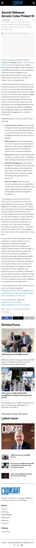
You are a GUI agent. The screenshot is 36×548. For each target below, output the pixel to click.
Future (5, 389)
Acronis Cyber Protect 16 (21, 309)
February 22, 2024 (18, 20)
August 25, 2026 (6, 357)
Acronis (4, 60)
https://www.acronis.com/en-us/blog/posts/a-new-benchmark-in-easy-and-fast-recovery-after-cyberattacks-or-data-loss (17, 293)
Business (6, 350)
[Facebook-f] (14, 545)
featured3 (5, 312)
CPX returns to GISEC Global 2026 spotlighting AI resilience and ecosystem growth (16, 395)
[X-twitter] (18, 545)
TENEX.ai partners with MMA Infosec (14, 354)
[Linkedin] (21, 545)
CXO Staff (6, 20)
